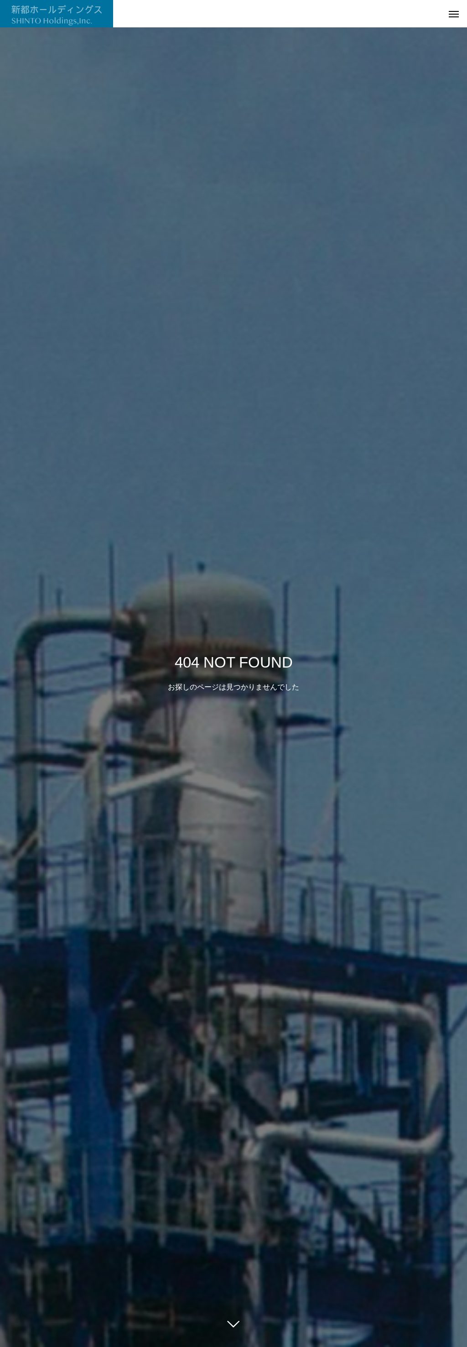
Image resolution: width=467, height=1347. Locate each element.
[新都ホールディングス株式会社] (56, 13)
